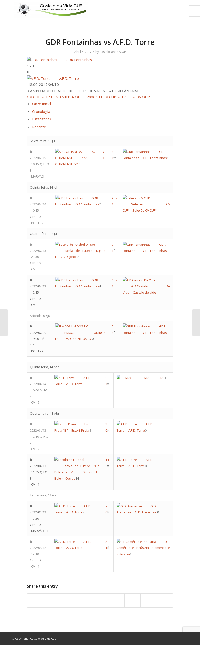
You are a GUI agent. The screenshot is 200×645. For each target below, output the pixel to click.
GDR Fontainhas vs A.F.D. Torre (100, 42)
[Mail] (184, 638)
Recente (39, 126)
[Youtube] (169, 638)
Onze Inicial (41, 103)
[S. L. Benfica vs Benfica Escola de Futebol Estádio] (4, 322)
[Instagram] (176, 638)
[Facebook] (162, 638)
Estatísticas (41, 119)
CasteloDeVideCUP (113, 52)
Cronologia (41, 111)
